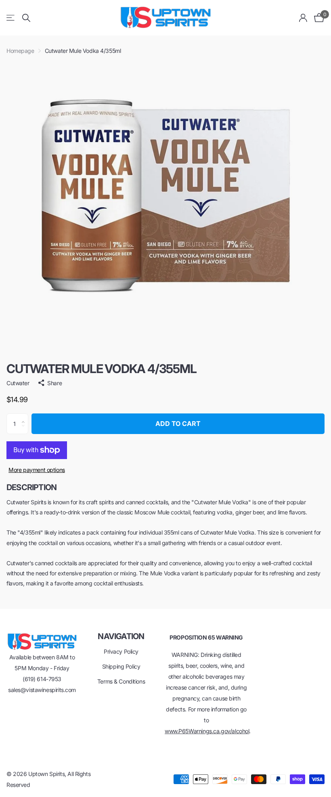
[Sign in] (303, 18)
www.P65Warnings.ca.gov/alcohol (207, 731)
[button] (25, 416)
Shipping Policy (121, 666)
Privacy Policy (121, 651)
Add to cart (178, 423)
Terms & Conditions (121, 681)
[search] (26, 18)
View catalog (11, 18)
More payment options (36, 469)
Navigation (121, 636)
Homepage (20, 50)
